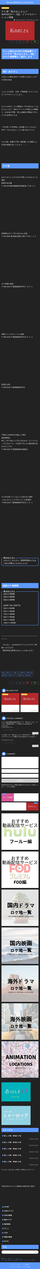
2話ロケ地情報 (9, 597)
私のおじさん (5, 8)
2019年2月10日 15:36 (7, 740)
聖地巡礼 (22, 675)
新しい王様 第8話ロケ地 (12, 1136)
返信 (36, 733)
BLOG (6, 1241)
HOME (6, 1207)
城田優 (23, 672)
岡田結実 (31, 672)
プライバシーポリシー (16, 1264)
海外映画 (7, 1224)
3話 (4, 672)
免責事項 (27, 1264)
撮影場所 (5, 675)
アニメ (6, 1228)
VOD (6, 1233)
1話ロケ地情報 (9, 594)
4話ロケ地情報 (9, 600)
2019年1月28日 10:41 (7, 727)
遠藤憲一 (29, 675)
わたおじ (10, 672)
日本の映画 (8, 1215)
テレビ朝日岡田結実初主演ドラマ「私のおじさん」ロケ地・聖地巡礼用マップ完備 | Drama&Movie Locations (19, 724)
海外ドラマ (8, 1219)
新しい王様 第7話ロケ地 (12, 1142)
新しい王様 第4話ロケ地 (12, 1161)
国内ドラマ (11, 1258)
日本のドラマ (8, 1211)
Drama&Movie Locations (20, 2)
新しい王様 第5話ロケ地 (12, 1155)
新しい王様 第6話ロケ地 (12, 1148)
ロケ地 (17, 672)
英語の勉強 (8, 1237)
